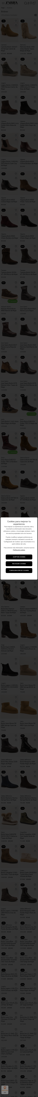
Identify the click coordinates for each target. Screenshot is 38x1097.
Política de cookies (19, 550)
